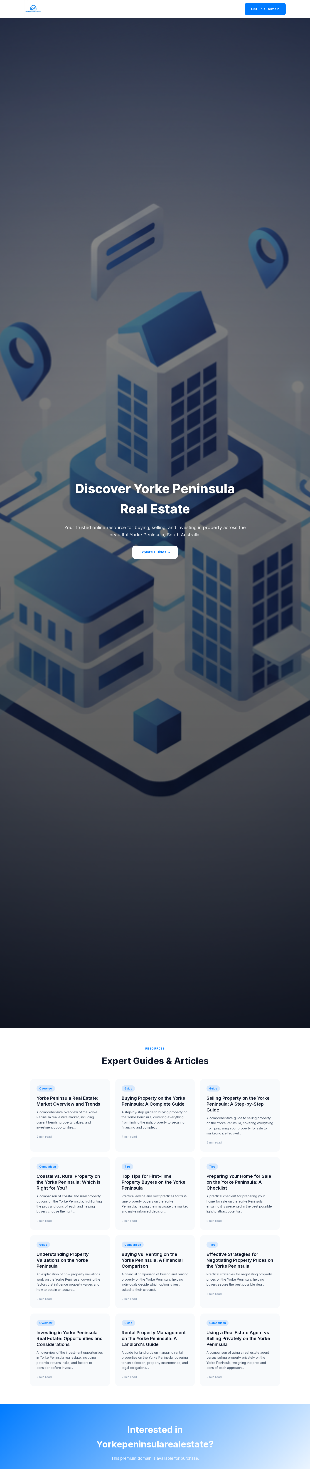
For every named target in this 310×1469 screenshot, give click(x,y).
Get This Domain (265, 9)
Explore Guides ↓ (155, 552)
